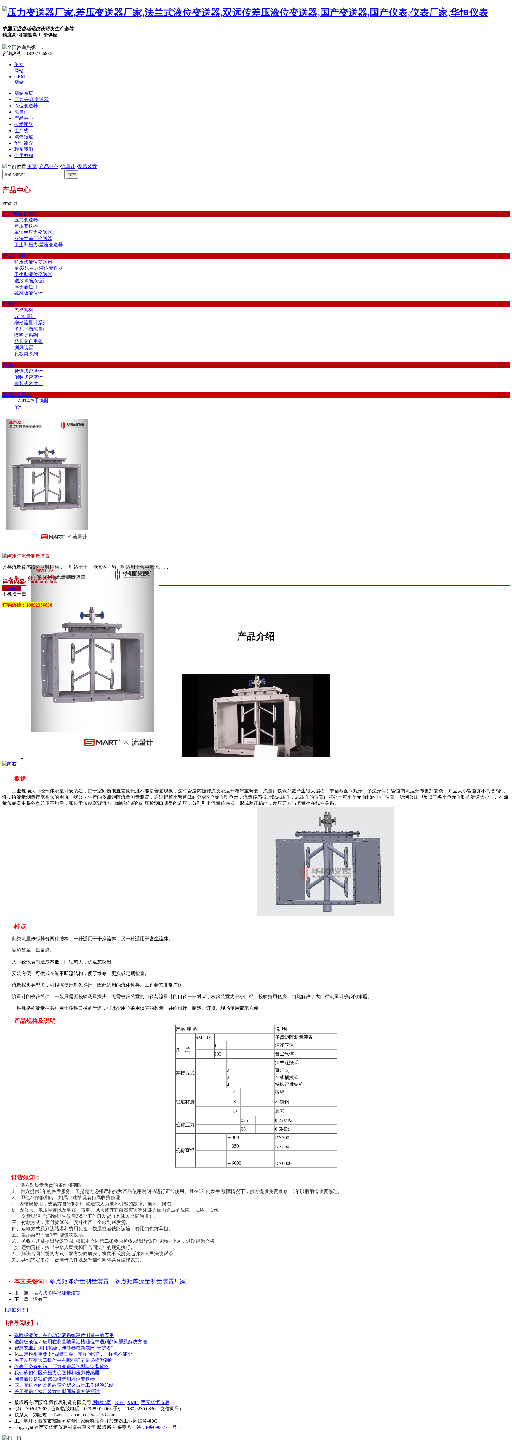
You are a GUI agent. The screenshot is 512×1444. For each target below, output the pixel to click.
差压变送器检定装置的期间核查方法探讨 (57, 1391)
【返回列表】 (16, 1310)
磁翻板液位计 (28, 293)
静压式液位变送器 (33, 261)
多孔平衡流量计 (30, 328)
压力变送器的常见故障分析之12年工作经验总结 (64, 1385)
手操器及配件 (16, 394)
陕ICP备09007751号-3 (158, 1427)
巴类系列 (23, 310)
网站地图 (101, 1402)
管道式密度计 (28, 371)
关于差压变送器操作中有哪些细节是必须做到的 (64, 1360)
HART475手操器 (31, 400)
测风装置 (87, 166)
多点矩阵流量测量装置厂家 (150, 1281)
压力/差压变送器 (31, 99)
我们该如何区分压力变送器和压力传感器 (57, 1372)
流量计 (21, 111)
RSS (120, 1402)
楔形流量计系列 (30, 322)
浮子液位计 (26, 286)
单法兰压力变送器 (33, 232)
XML (133, 1402)
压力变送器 (26, 219)
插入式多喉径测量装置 (57, 1292)
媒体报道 (23, 136)
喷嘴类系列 (26, 335)
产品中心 (23, 118)
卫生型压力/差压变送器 (38, 244)
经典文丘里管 (28, 341)
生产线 (21, 130)
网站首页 (23, 93)
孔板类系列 (26, 353)
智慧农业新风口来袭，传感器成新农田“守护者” (63, 1347)
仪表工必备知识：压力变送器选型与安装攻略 (61, 1366)
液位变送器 (26, 105)
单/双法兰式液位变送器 (38, 268)
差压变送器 (26, 226)
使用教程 (23, 155)
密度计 (9, 364)
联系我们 (23, 149)
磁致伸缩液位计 (30, 280)
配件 (19, 406)
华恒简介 (23, 143)
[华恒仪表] (245, 12)
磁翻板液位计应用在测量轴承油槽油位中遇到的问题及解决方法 (80, 1341)
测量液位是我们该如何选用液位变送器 (54, 1378)
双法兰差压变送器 (33, 238)
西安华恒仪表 (155, 1402)
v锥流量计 (25, 316)
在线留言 (11, 588)
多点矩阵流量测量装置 (79, 1281)
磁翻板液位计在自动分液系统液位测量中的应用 (64, 1335)
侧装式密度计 (28, 377)
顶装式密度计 (28, 383)
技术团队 (23, 124)
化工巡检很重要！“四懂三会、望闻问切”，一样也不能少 (73, 1354)
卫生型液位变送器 (33, 274)
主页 (32, 166)
